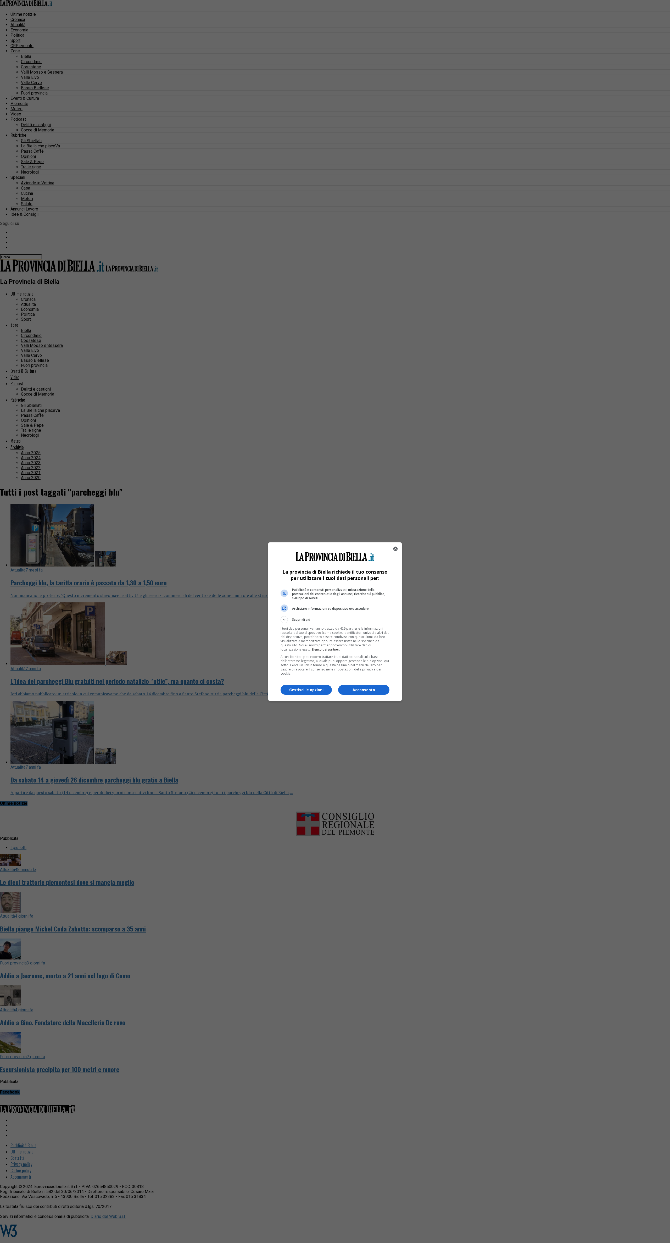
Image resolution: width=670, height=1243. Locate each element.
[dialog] (335, 621)
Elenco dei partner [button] (325, 649)
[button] (335, 619)
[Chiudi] (395, 548)
